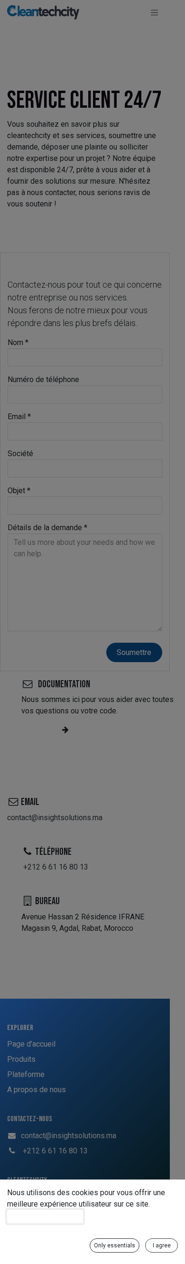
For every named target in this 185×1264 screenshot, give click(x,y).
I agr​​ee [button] (162, 1245)
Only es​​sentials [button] (114, 1245)
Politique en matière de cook (45, 1216)
